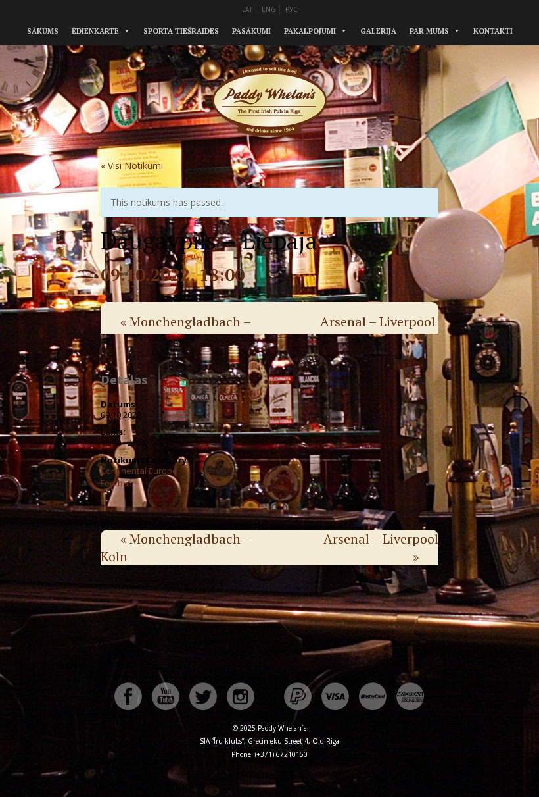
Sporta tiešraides (181, 31)
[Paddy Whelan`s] (269, 151)
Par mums (429, 31)
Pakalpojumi (310, 31)
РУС (291, 9)
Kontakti (493, 31)
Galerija (378, 31)
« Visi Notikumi (132, 165)
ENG (269, 9)
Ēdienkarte (95, 31)
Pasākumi (251, 31)
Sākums (43, 31)
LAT (247, 9)
